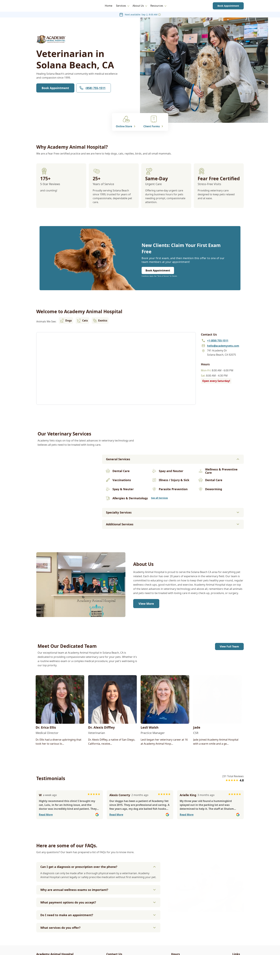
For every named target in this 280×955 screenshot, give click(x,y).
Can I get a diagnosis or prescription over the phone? (78, 867)
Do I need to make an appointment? (66, 915)
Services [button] (121, 5)
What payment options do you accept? (68, 902)
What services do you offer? (60, 928)
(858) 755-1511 (95, 88)
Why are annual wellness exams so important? (74, 890)
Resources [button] (156, 5)
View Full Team (229, 646)
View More (146, 604)
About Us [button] (138, 5)
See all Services (159, 497)
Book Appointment (228, 5)
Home (108, 5)
